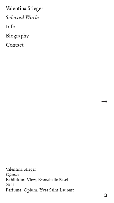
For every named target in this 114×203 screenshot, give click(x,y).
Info (10, 26)
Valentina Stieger (24, 8)
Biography (17, 36)
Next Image (104, 101)
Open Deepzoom (105, 195)
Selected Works (23, 17)
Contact (15, 45)
